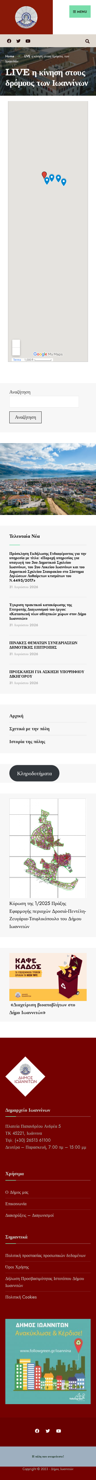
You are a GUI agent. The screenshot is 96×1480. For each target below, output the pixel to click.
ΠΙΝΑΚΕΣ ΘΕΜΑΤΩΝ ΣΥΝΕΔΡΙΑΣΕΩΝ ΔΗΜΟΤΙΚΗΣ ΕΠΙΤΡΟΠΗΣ (43, 645)
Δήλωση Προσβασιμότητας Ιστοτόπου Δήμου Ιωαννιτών (44, 1282)
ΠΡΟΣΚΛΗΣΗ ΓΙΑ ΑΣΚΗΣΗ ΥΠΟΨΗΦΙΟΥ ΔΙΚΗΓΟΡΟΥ (46, 674)
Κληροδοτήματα (34, 773)
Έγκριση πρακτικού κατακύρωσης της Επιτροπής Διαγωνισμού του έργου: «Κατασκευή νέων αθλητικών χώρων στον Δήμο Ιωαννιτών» (47, 611)
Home (9, 56)
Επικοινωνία (15, 1204)
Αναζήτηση (19, 391)
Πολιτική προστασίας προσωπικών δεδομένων (45, 1255)
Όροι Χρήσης (17, 1267)
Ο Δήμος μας (16, 1192)
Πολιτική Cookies (21, 1297)
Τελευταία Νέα (24, 536)
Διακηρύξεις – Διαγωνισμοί (29, 1215)
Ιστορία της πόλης (27, 741)
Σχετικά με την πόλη (29, 728)
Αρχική (16, 716)
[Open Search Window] (87, 40)
